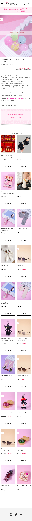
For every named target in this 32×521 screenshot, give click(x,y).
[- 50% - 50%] (24, 263)
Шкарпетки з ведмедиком (5, 266)
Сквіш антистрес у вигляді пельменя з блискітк (7, 413)
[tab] (16, 75)
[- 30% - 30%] (8, 410)
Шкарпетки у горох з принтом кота (7, 376)
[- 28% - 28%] (24, 336)
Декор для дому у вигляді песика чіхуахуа (7, 339)
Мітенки (19, 155)
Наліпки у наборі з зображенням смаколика (7, 192)
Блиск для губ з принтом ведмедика (8, 229)
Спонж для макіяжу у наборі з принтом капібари (24, 486)
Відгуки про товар (8, 106)
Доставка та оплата (9, 76)
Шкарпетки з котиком (23, 192)
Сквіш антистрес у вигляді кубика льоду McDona (7, 157)
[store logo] (11, 3)
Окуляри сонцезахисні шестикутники (23, 266)
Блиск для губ (5, 485)
